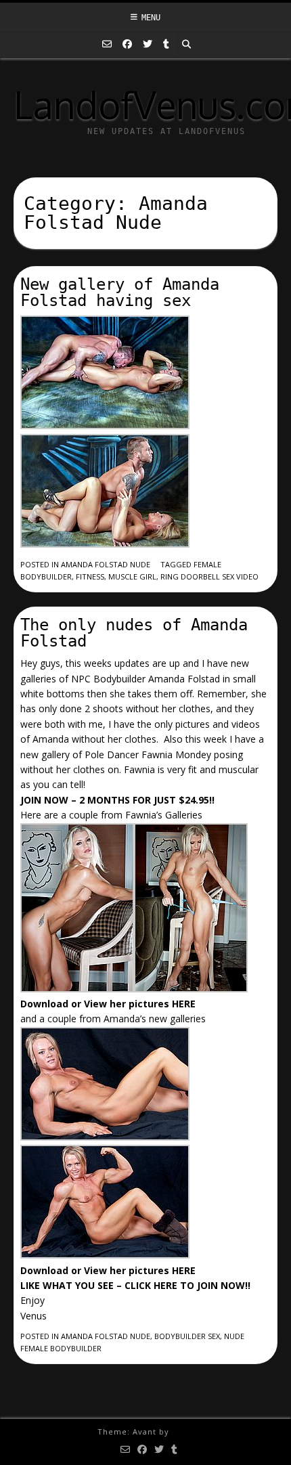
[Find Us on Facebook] (127, 44)
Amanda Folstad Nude (105, 564)
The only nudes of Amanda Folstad (134, 633)
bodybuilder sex (187, 1336)
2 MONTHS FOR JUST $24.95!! (147, 799)
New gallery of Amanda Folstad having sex (119, 292)
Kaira (183, 1431)
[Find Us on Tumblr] (166, 44)
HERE (184, 1003)
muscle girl (132, 576)
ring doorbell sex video (209, 576)
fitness (90, 576)
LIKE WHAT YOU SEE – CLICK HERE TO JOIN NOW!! (135, 1285)
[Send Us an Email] (106, 44)
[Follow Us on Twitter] (147, 44)
